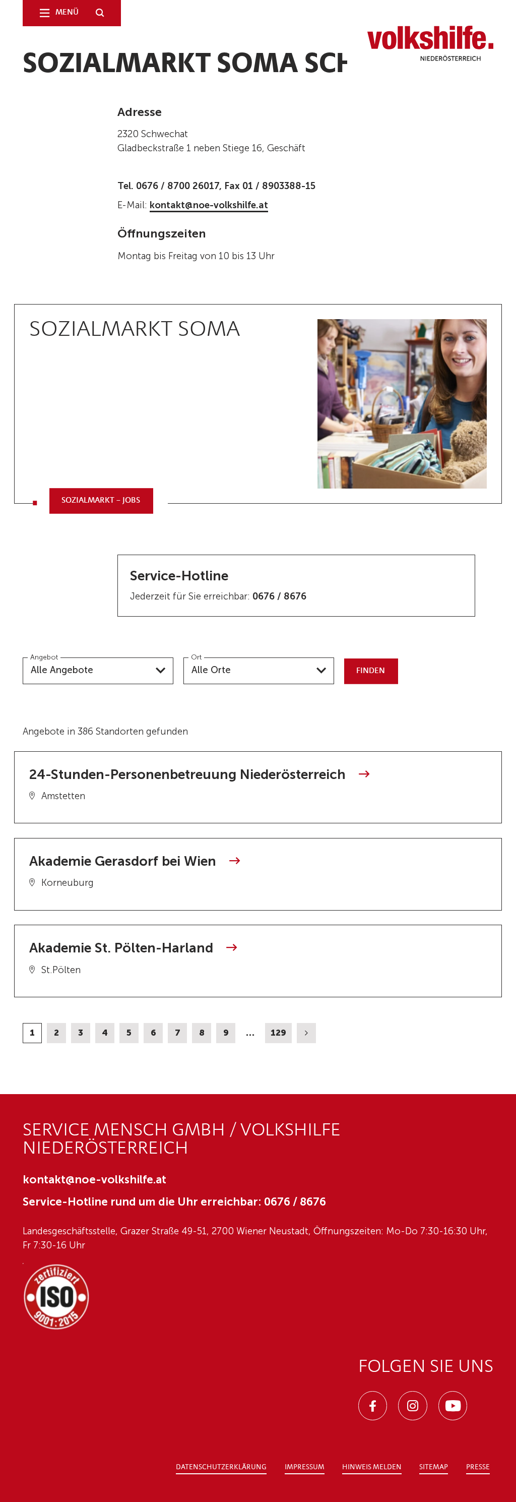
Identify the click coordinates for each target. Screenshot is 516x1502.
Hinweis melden (372, 1467)
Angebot (44, 657)
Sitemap (433, 1467)
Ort (196, 657)
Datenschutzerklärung (221, 1467)
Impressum (305, 1467)
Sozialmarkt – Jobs (100, 501)
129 (278, 1033)
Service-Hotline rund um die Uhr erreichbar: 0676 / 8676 (174, 1202)
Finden (370, 671)
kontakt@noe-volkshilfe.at (209, 205)
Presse (478, 1467)
